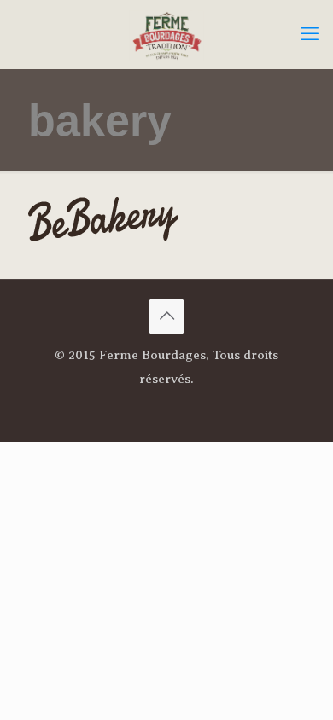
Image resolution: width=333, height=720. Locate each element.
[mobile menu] (309, 34)
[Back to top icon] (166, 316)
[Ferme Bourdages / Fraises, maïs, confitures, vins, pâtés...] (166, 34)
